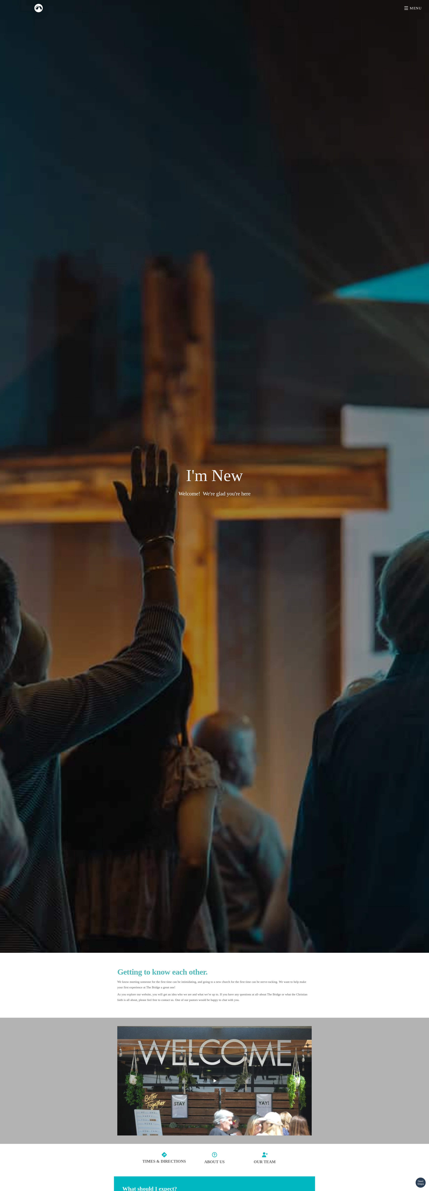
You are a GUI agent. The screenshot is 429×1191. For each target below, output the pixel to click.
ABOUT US (214, 1162)
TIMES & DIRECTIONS (164, 1161)
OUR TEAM (265, 1162)
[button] (214, 1081)
